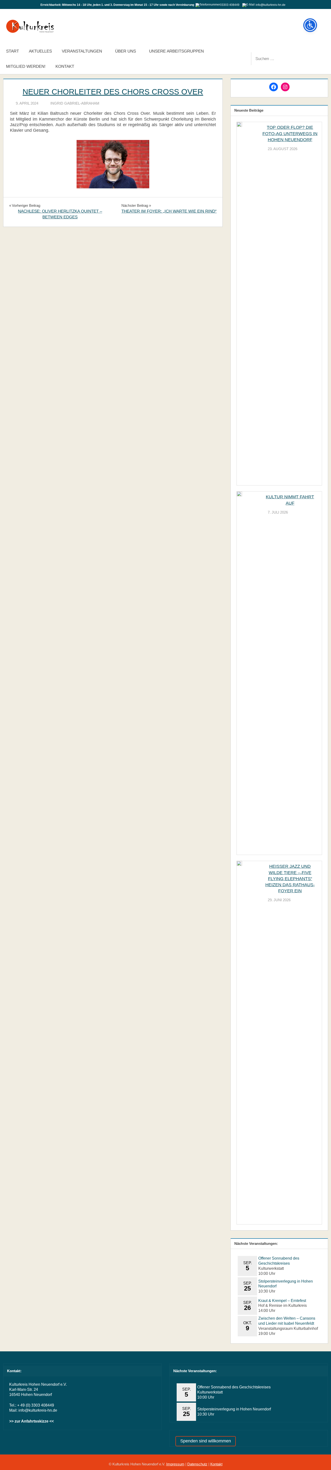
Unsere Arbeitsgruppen (176, 51)
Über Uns (125, 51)
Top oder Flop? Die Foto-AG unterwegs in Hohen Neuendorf (289, 133)
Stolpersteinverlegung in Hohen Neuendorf (234, 1409)
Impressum (175, 1464)
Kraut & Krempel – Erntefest (282, 1301)
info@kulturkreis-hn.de (37, 1410)
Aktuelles (40, 51)
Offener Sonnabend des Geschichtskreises (234, 1387)
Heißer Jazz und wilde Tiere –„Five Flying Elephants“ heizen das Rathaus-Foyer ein (290, 878)
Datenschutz (197, 1464)
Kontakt (64, 66)
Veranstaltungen (82, 51)
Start (12, 51)
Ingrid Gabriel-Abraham (74, 103)
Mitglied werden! (26, 66)
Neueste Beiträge (248, 110)
